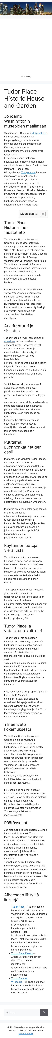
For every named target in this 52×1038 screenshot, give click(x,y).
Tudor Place (18, 906)
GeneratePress (26, 1033)
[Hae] (44, 1012)
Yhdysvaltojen (39, 133)
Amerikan (9, 341)
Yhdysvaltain (28, 172)
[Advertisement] (26, 45)
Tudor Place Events (22, 953)
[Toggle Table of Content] (42, 214)
